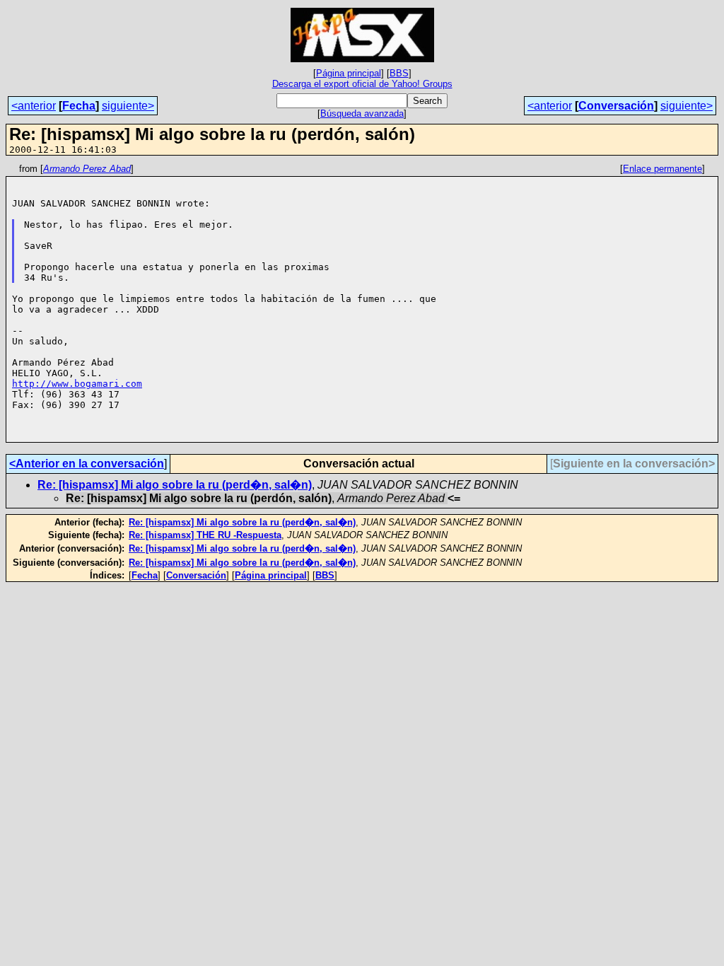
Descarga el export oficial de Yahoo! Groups (362, 83)
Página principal (348, 73)
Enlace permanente (662, 168)
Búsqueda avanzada (362, 113)
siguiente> (128, 106)
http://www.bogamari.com (77, 383)
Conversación (616, 106)
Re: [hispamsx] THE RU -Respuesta (205, 535)
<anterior (33, 106)
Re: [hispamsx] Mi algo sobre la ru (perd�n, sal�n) (174, 485)
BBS (399, 73)
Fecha (78, 106)
